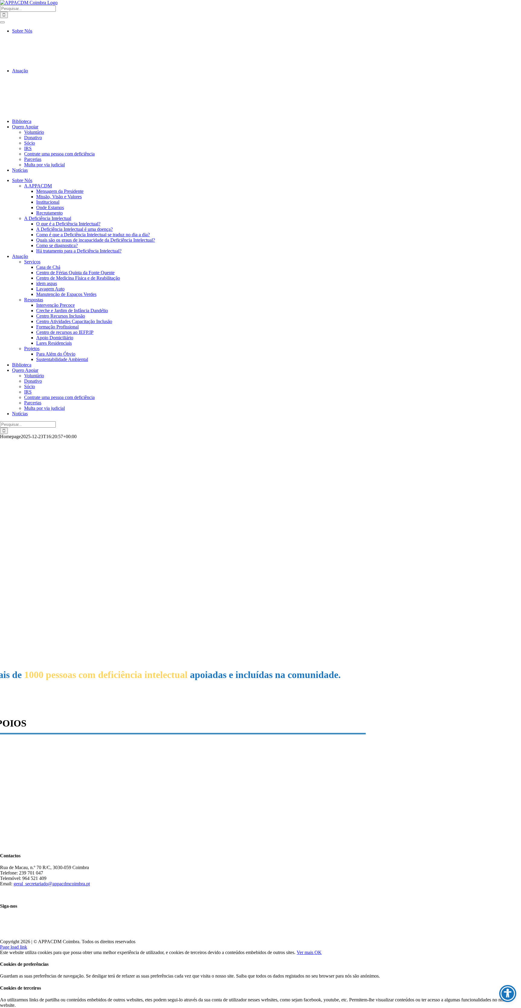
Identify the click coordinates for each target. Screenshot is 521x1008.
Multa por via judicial (44, 164)
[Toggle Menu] (2, 22)
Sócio (29, 143)
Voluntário (34, 132)
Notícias (20, 170)
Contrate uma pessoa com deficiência (59, 153)
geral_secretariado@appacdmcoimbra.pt (52, 883)
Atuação (20, 70)
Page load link (13, 947)
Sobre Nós (22, 30)
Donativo (33, 137)
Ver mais (305, 952)
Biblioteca (21, 121)
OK (318, 952)
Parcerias (32, 159)
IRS (28, 148)
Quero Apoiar (25, 126)
